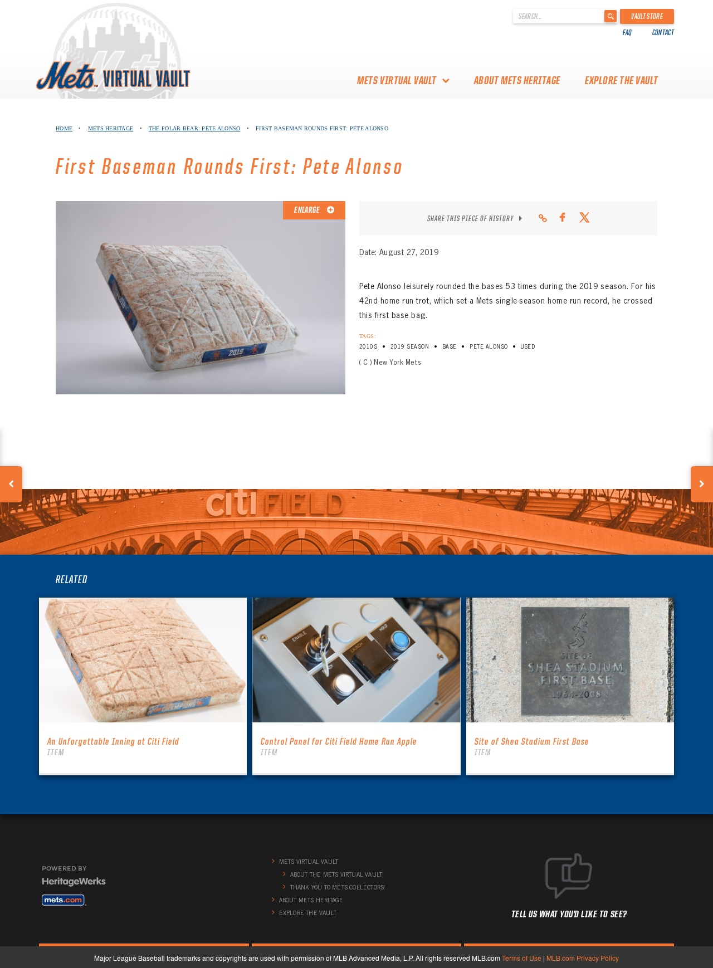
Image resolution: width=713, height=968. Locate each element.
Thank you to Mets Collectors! (337, 887)
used (528, 346)
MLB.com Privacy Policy (582, 957)
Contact (663, 32)
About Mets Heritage (517, 80)
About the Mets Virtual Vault (336, 874)
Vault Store (647, 16)
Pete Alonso (488, 346)
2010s (368, 346)
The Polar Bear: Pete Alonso (195, 128)
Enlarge (307, 210)
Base (449, 346)
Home (64, 128)
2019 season (409, 346)
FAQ (627, 32)
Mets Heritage (111, 128)
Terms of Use (521, 957)
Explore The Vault (621, 80)
